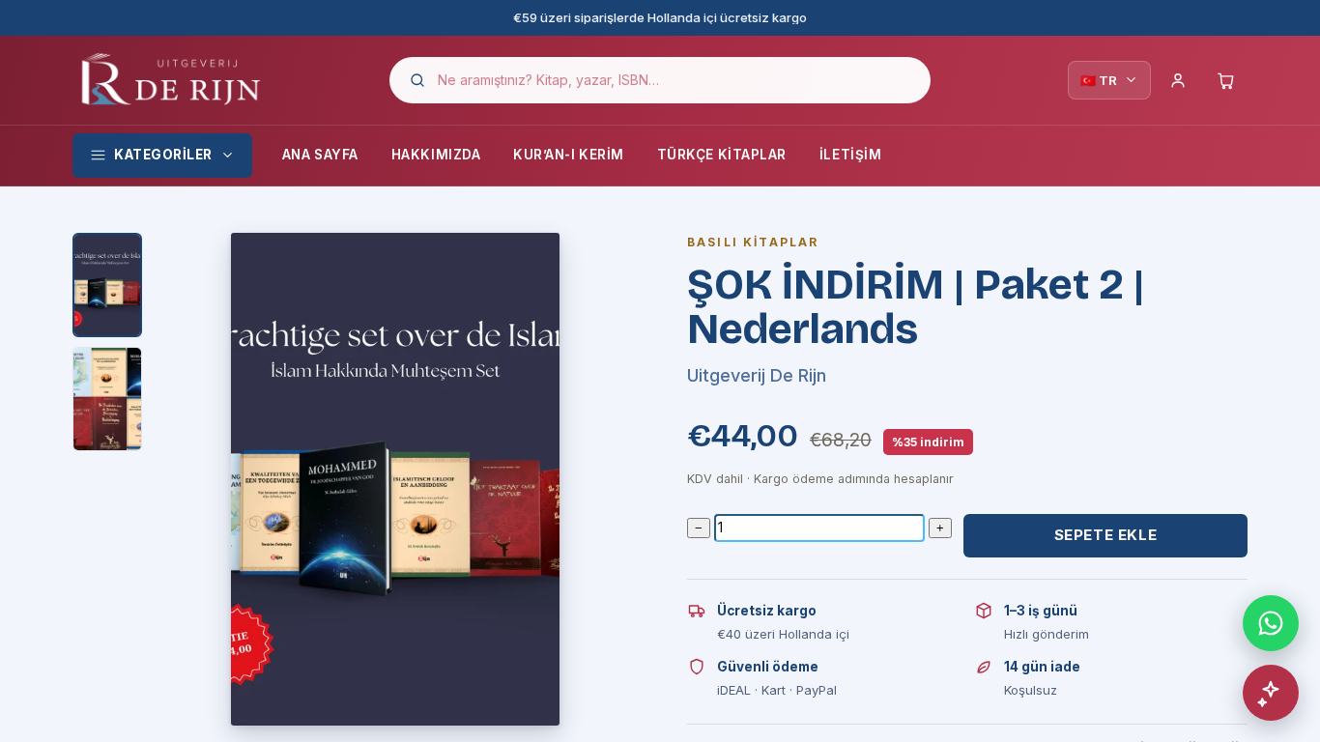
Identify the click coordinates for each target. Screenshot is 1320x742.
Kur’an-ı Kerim (568, 154)
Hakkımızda (435, 154)
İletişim (850, 154)
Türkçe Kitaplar (722, 154)
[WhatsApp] (1271, 623)
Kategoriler (163, 154)
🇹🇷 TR (1098, 80)
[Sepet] (1226, 80)
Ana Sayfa (320, 154)
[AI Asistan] (1271, 693)
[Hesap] (1178, 80)
